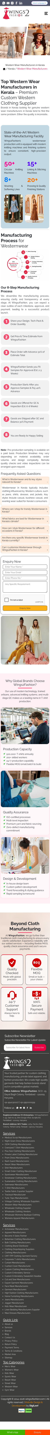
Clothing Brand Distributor (16, 1246)
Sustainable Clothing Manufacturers (21, 1181)
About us (9, 1324)
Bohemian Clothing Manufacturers (20, 1239)
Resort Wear (10, 1380)
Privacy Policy (11, 1341)
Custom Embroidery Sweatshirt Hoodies (23, 1276)
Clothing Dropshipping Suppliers (19, 1249)
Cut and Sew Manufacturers (17, 1279)
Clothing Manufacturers (15, 1252)
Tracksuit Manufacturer (15, 1195)
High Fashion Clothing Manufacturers (21, 1293)
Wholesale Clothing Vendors (18, 1211)
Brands (8, 1331)
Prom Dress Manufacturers (17, 1158)
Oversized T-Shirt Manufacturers (19, 1148)
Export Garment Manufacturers (19, 1283)
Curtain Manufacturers (15, 1263)
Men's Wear (10, 1366)
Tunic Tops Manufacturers (16, 1198)
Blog (7, 1334)
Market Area (10, 1354)
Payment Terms (12, 1347)
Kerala (11, 68)
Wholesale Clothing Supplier (18, 1208)
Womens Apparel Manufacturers (19, 1218)
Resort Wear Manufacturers (17, 1164)
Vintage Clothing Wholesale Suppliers (22, 1201)
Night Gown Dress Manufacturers (20, 1141)
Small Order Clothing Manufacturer (21, 1171)
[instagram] (12, 3)
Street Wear (10, 1383)
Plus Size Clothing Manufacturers (20, 1151)
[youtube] (7, 3)
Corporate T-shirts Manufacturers (20, 1259)
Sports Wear (10, 1376)
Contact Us (10, 1337)
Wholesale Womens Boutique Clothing (22, 1215)
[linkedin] (20, 3)
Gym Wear (9, 1390)
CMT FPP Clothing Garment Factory (21, 1256)
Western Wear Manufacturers (18, 1205)
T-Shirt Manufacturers (15, 1188)
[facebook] (16, 3)
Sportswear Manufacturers (17, 1174)
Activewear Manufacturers (16, 1229)
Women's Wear (12, 1370)
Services (8, 1327)
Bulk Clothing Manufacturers (18, 1242)
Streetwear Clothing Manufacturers (21, 1178)
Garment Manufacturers (15, 1289)
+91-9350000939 (27, 1102)
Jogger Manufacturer (14, 1303)
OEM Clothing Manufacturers (18, 1144)
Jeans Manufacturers (14, 1299)
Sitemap (8, 1358)
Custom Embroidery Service (17, 1273)
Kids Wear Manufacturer (16, 1306)
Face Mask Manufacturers (16, 1286)
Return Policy (11, 1344)
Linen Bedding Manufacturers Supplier (22, 1310)
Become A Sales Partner (16, 1236)
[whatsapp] (3, 3)
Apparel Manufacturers (15, 1232)
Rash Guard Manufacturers (17, 1161)
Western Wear (11, 1386)
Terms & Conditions (13, 1351)
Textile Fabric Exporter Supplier (19, 1191)
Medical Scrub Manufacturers (18, 1137)
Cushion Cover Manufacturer (18, 1266)
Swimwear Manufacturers (16, 1184)
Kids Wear (9, 1373)
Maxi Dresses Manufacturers (17, 1313)
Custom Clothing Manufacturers (19, 1269)
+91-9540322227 (11, 1102)
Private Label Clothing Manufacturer (21, 1154)
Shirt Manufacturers (14, 1168)
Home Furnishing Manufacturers (19, 1296)
